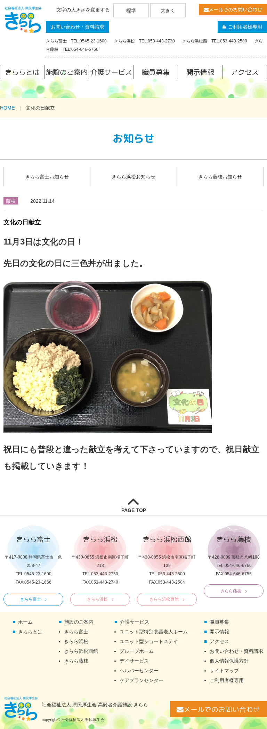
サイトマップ (224, 670)
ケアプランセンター (141, 680)
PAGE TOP (133, 510)
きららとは (22, 72)
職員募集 (156, 72)
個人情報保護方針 (229, 661)
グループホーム (137, 651)
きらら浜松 (97, 599)
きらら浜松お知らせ (133, 176)
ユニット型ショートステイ (149, 641)
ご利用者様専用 (245, 27)
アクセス (245, 72)
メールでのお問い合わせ (235, 9)
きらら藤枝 (230, 590)
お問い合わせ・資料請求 (77, 27)
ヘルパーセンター (139, 670)
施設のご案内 (67, 72)
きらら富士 (30, 599)
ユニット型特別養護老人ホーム (154, 631)
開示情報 (200, 72)
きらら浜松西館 (164, 599)
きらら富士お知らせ (47, 176)
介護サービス (111, 72)
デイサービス (134, 661)
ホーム (25, 622)
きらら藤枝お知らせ (220, 176)
